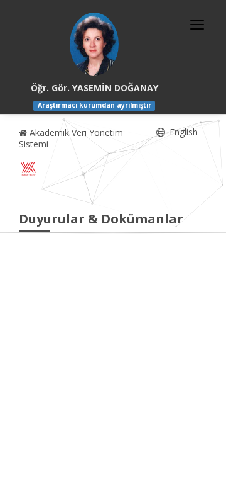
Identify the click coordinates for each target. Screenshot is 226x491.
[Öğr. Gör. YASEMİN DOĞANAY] (94, 44)
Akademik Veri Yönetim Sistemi (71, 138)
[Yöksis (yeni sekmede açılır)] (28, 168)
